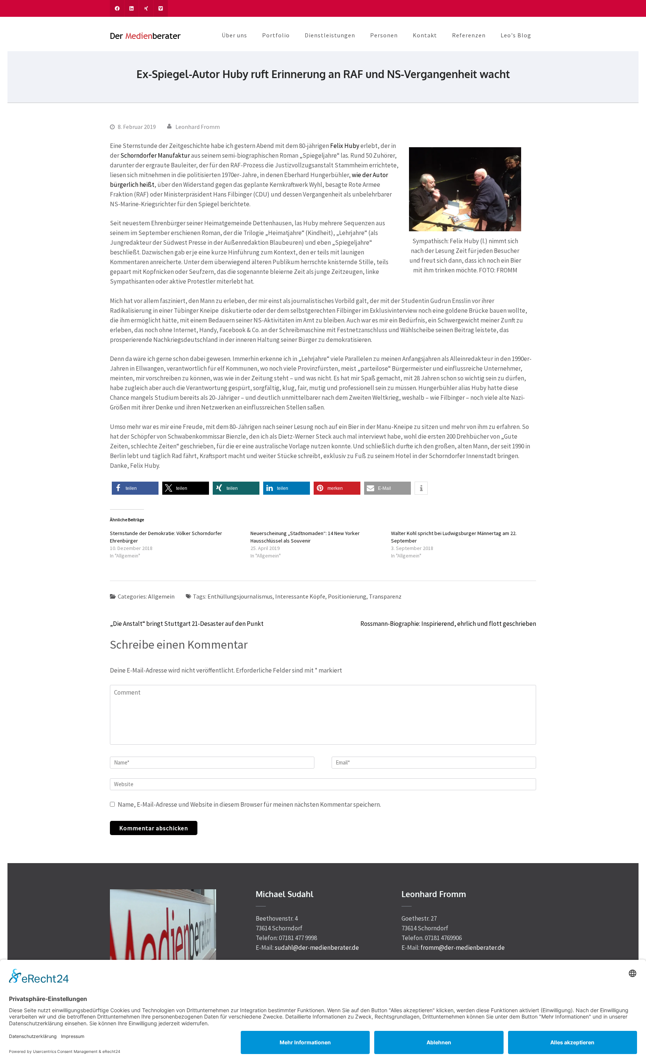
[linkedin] (131, 8)
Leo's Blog (516, 35)
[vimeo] (161, 8)
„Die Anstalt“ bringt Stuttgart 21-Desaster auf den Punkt (187, 623)
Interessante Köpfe (300, 596)
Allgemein (161, 596)
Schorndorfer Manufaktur (155, 155)
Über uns (234, 35)
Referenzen (469, 35)
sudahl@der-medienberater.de (317, 947)
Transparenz (385, 596)
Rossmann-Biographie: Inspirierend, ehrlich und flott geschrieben (448, 623)
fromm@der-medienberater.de (463, 947)
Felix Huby (344, 146)
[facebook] (117, 8)
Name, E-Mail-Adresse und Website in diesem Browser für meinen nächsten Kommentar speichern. (249, 804)
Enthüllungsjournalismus (240, 596)
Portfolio (276, 35)
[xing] (146, 8)
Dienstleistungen (330, 35)
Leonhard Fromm (197, 126)
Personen (384, 35)
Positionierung (347, 596)
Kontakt (425, 35)
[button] (135, 488)
